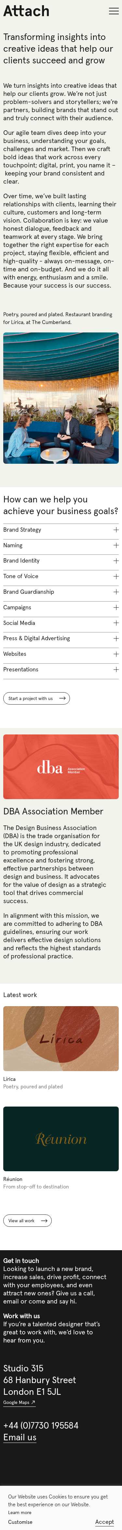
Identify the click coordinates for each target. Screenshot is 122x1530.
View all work (21, 1221)
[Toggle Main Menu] (114, 11)
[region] (61, 1508)
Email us (19, 1437)
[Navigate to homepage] (16, 11)
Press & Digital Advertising (36, 638)
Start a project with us (30, 698)
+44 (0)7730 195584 (40, 1425)
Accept (104, 1521)
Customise (20, 1522)
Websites (14, 653)
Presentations (20, 669)
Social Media (19, 623)
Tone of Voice (20, 576)
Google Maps (16, 1402)
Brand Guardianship (28, 591)
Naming (12, 545)
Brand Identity (21, 560)
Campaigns (17, 607)
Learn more (20, 1512)
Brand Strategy (22, 529)
